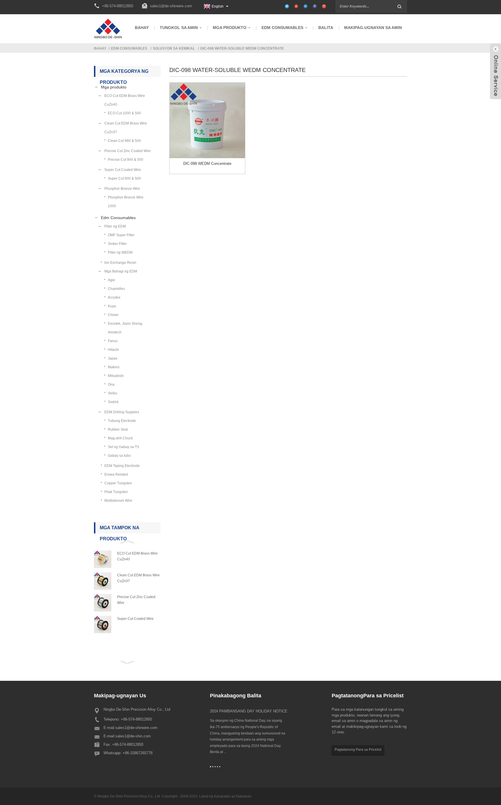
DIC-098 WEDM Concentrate (207, 163)
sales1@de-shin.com (133, 736)
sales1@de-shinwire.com (171, 6)
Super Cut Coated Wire (135, 619)
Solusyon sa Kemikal (174, 48)
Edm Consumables (129, 48)
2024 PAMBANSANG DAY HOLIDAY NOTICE (248, 711)
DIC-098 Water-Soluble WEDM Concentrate (242, 48)
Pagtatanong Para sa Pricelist (358, 750)
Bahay (100, 48)
